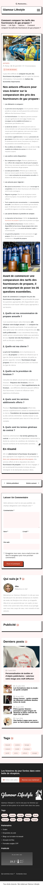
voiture (25, 753)
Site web (6, 542)
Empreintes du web (9, 833)
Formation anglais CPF (10, 843)
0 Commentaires (30, 66)
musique (27, 749)
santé (7, 753)
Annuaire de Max (8, 840)
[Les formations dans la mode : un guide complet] (7, 689)
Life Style (12, 25)
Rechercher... (22, 4)
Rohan (7, 66)
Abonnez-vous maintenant (30, 780)
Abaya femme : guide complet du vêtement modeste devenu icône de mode (25, 700)
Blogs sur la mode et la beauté (13, 836)
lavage (27, 745)
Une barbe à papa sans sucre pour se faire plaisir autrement (26, 721)
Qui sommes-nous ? (8, 874)
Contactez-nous (21, 874)
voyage (34, 753)
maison (8, 749)
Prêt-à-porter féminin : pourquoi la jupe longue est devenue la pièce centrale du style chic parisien (25, 711)
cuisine (17, 745)
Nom (5, 531)
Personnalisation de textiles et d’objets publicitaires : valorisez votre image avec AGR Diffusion (20, 676)
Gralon (5, 829)
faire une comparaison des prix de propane (18, 459)
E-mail (25, 531)
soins (16, 753)
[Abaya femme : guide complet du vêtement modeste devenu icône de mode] (7, 699)
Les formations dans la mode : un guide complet (26, 689)
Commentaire (8, 510)
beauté (8, 745)
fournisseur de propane (12, 220)
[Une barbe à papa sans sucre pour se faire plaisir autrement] (7, 721)
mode (17, 749)
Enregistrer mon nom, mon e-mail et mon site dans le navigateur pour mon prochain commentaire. (22, 555)
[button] (38, 10)
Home (3, 25)
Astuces (21, 25)
